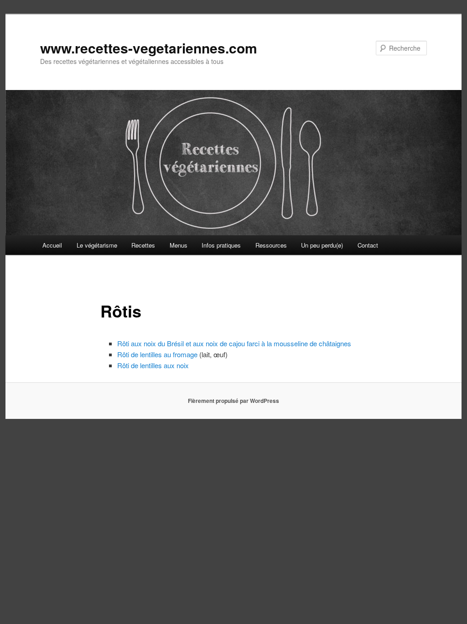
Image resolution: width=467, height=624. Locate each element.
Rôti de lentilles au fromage (157, 354)
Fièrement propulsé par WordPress (233, 401)
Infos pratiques (221, 245)
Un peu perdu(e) (322, 245)
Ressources (271, 245)
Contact (368, 245)
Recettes (143, 245)
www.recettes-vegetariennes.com (148, 48)
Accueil (52, 245)
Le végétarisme (97, 245)
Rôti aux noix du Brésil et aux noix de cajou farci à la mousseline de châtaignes (234, 343)
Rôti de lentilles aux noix (153, 365)
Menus (178, 245)
